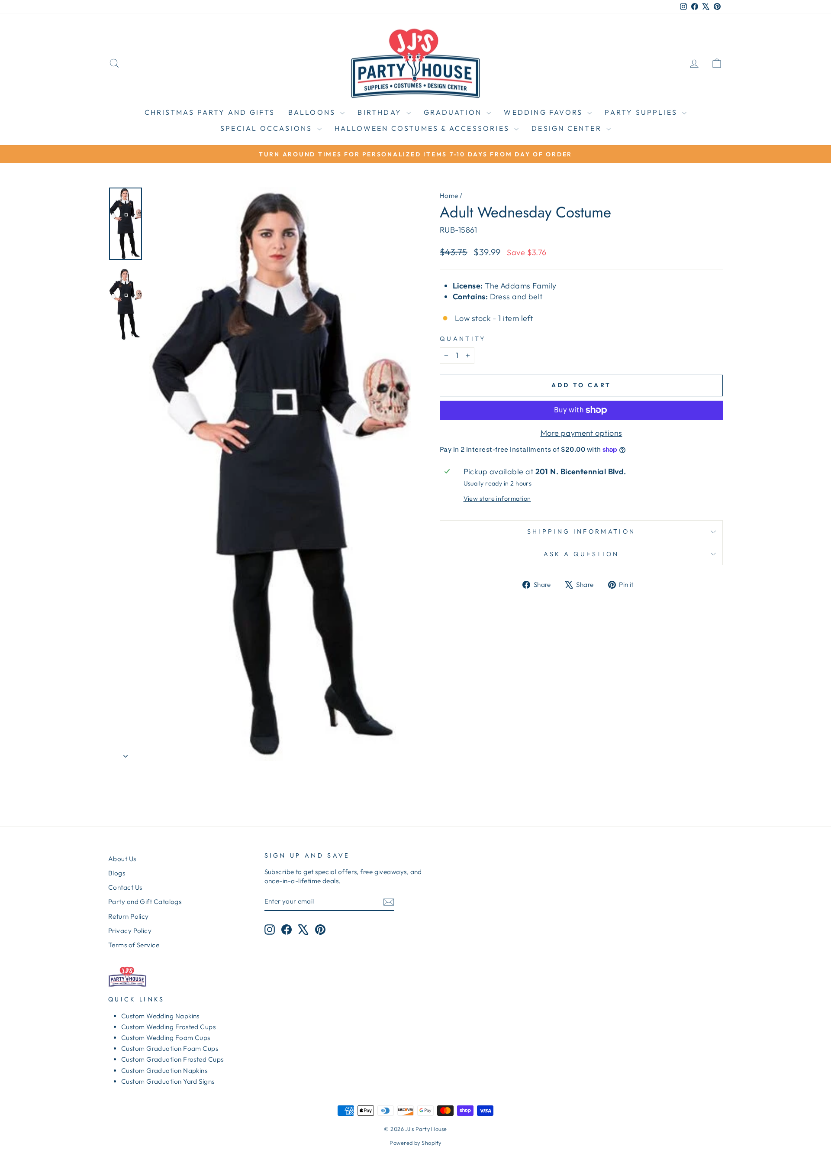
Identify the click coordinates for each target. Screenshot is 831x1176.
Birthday (381, 112)
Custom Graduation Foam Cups (169, 1048)
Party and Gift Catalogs (144, 901)
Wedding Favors (544, 112)
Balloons (313, 112)
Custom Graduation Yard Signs (168, 1081)
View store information (497, 498)
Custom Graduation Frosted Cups (172, 1059)
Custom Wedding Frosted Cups (168, 1027)
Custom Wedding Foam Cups (165, 1037)
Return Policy (128, 916)
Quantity (463, 339)
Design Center (567, 128)
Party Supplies (642, 112)
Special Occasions (267, 128)
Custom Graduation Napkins (164, 1070)
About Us (122, 859)
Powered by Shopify (415, 1142)
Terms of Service (133, 945)
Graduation (454, 112)
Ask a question (581, 554)
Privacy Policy (129, 931)
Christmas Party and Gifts (210, 112)
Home (449, 195)
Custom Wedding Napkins (160, 1016)
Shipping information (581, 531)
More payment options (581, 433)
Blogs (116, 873)
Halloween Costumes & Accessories (423, 128)
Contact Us (125, 887)
